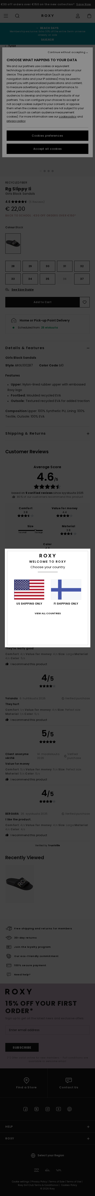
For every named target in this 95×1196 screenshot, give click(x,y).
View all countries (48, 613)
